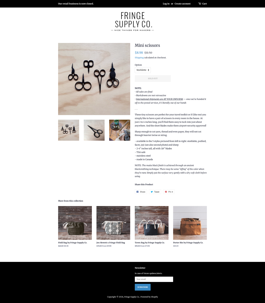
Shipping (139, 57)
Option (138, 65)
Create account (183, 3)
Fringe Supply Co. (132, 297)
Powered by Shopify (149, 297)
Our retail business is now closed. (76, 3)
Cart (204, 3)
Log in (166, 3)
